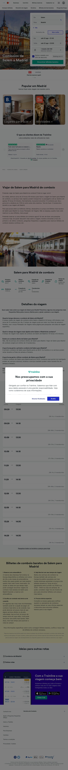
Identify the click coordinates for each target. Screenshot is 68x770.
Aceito (53, 399)
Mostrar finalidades (38, 399)
